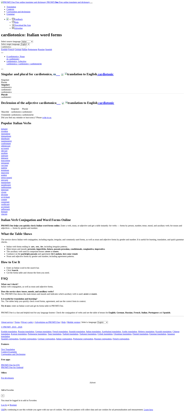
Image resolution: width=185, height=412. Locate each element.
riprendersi (5, 134)
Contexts (10, 9)
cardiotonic (105, 74)
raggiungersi (6, 141)
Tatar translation (54, 334)
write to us (46, 117)
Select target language (10, 44)
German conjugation (46, 339)
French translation (60, 331)
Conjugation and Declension (13, 354)
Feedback (18, 19)
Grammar (11, 14)
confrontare (6, 143)
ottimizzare (5, 146)
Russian (41, 49)
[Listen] (58, 74)
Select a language (89, 322)
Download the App (22, 25)
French (11, 49)
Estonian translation (157, 334)
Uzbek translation (105, 334)
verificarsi (5, 204)
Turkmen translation (87, 334)
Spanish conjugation (9, 339)
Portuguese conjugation (83, 339)
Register (13, 405)
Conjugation (18, 12)
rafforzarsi (5, 209)
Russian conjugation (103, 339)
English (4, 49)
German (18, 49)
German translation (43, 331)
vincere (4, 214)
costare (4, 199)
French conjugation (121, 339)
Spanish (48, 49)
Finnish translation (140, 334)
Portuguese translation (37, 334)
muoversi (5, 173)
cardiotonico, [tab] (24, 62)
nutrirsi (4, 168)
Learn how (148, 409)
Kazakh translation (163, 331)
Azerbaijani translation (111, 331)
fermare (4, 212)
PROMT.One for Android (12, 367)
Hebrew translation (146, 331)
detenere (4, 158)
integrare (5, 190)
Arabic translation (129, 331)
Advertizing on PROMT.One (47, 322)
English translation (9, 331)
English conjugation (28, 339)
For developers (7, 378)
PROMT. (68, 2)
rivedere (4, 131)
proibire (4, 153)
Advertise (18, 28)
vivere (3, 192)
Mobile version (73, 322)
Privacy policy (27, 322)
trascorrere (5, 160)
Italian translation (93, 331)
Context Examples (9, 352)
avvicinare (5, 197)
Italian (24, 49)
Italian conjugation (64, 339)
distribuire (5, 138)
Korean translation (19, 334)
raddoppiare (6, 187)
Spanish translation (77, 331)
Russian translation (26, 331)
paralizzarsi (6, 185)
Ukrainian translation (123, 334)
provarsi (4, 180)
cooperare (5, 202)
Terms (17, 322)
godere (4, 175)
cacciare (4, 165)
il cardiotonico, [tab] (16, 57)
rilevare (4, 151)
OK (2, 409)
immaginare (6, 136)
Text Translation (8, 349)
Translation (11, 7)
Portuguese (32, 49)
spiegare (4, 156)
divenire (4, 194)
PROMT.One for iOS (10, 365)
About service (7, 322)
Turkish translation (70, 334)
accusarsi (5, 148)
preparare (5, 163)
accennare (5, 207)
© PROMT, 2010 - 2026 (11, 327)
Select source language (11, 41)
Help (16, 22)
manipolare (6, 182)
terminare (5, 170)
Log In (4, 405)
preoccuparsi (6, 177)
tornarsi (4, 129)
